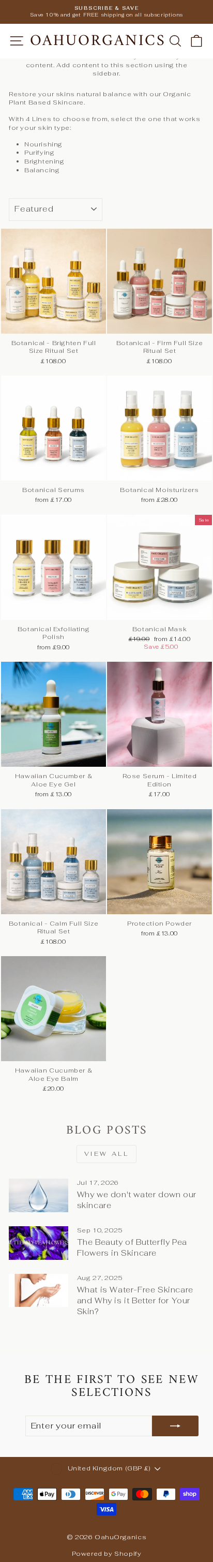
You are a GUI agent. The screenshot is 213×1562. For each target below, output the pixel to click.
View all (106, 1154)
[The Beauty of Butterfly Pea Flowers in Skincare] (38, 1242)
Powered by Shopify (107, 1554)
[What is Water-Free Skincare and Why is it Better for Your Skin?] (38, 1290)
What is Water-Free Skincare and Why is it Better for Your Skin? (135, 1300)
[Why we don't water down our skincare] (38, 1195)
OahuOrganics (98, 41)
